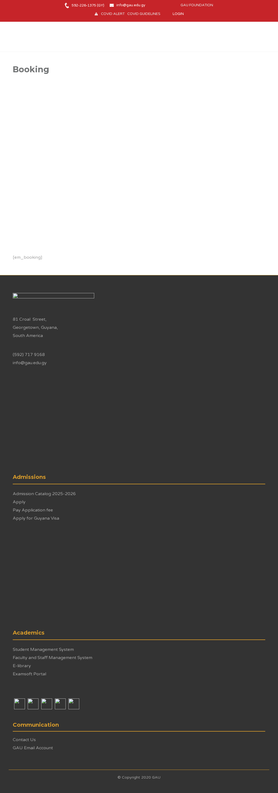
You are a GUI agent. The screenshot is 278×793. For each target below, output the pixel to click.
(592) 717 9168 (29, 354)
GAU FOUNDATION (197, 5)
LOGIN (178, 14)
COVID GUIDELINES (143, 14)
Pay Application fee (33, 510)
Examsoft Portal (29, 674)
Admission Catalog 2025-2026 (44, 494)
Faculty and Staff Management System (52, 657)
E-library (22, 666)
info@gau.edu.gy (130, 5)
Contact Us (24, 739)
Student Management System (43, 649)
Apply (19, 502)
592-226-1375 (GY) (88, 5)
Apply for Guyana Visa (36, 518)
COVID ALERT (113, 14)
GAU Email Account (33, 748)
